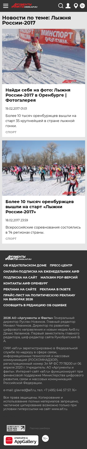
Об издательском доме (24, 265)
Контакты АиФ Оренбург (25, 283)
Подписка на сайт (20, 277)
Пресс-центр (61, 265)
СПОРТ (10, 132)
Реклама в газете (55, 289)
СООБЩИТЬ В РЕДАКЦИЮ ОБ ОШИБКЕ (35, 305)
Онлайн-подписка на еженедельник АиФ (41, 271)
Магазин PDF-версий (59, 277)
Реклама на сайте (19, 289)
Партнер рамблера (40, 428)
